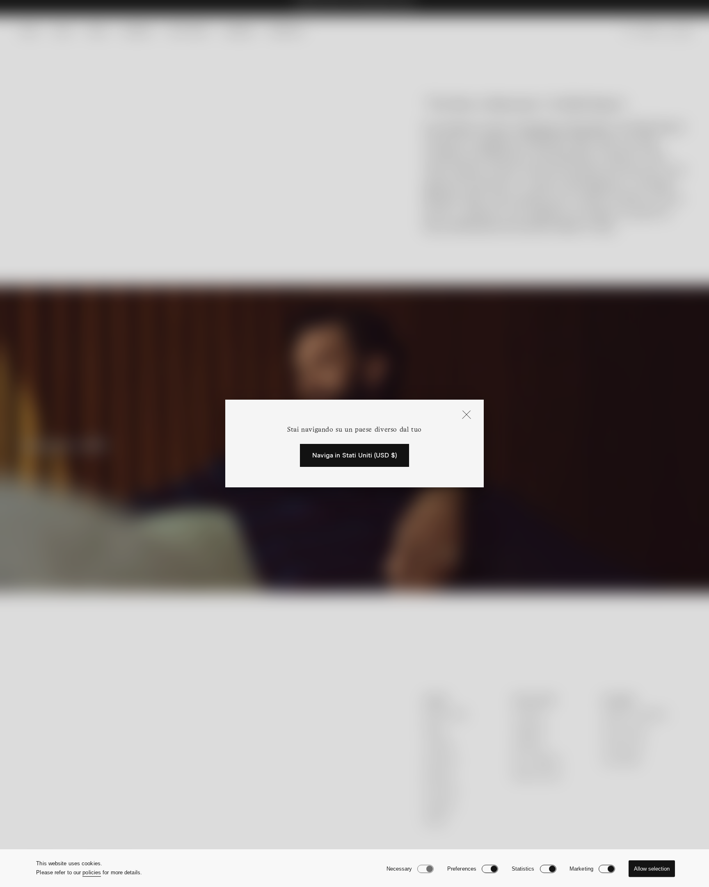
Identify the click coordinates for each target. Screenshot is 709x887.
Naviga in (354, 455)
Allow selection (652, 869)
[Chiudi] (466, 415)
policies (91, 872)
